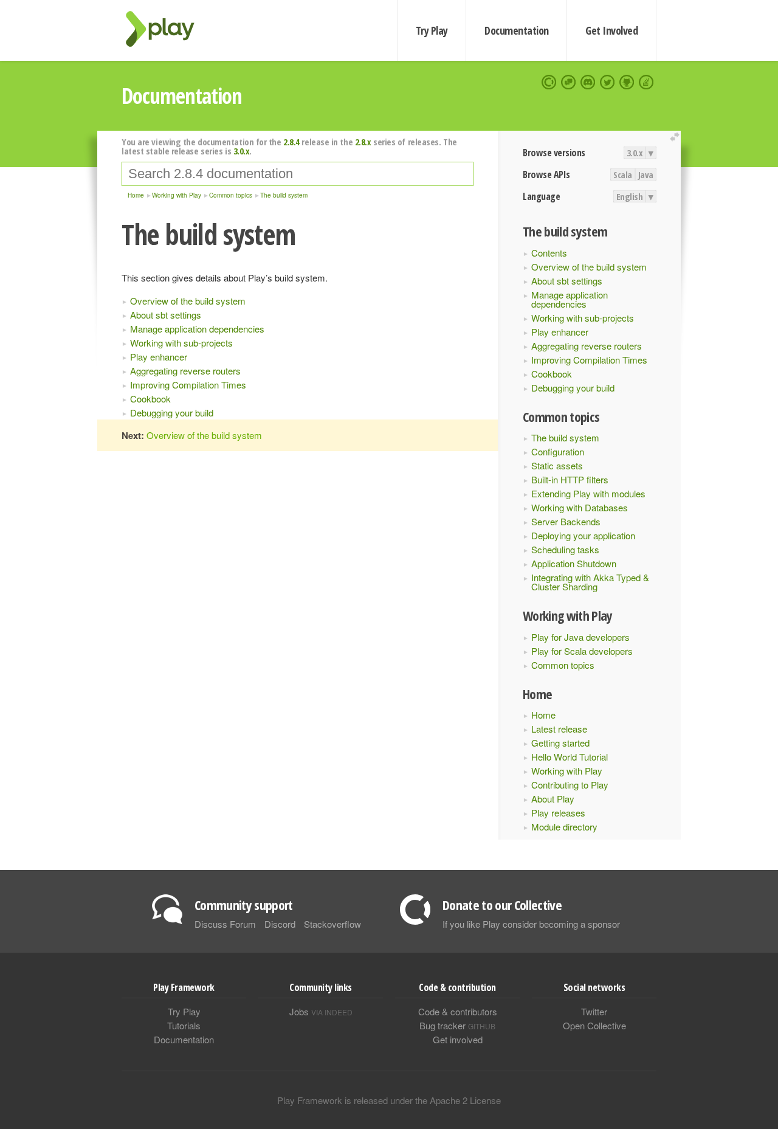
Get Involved (611, 30)
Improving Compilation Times (589, 359)
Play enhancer (559, 331)
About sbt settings (566, 280)
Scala (622, 174)
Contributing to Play (569, 784)
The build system (565, 437)
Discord (279, 923)
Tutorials (184, 1025)
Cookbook (551, 373)
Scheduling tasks (565, 549)
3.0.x (635, 153)
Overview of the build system (589, 266)
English (629, 196)
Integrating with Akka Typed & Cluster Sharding (590, 582)
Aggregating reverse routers (586, 345)
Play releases (558, 812)
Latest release (559, 728)
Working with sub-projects (582, 317)
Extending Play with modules (588, 493)
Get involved (458, 1039)
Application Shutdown (573, 563)
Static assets (557, 465)
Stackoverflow (332, 923)
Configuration (557, 451)
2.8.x (363, 142)
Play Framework (167, 29)
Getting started (560, 742)
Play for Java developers (580, 636)
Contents (549, 252)
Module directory (564, 826)
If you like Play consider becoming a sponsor (531, 923)
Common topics (562, 664)
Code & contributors (457, 1011)
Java (645, 174)
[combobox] (297, 174)
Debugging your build (572, 387)
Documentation (516, 30)
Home (543, 714)
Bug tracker (457, 1025)
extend (676, 137)
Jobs (321, 1011)
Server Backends (566, 521)
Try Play (432, 30)
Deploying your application (583, 535)
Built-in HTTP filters (569, 479)
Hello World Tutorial (569, 756)
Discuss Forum (225, 923)
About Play (552, 798)
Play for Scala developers (582, 650)
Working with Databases (579, 507)
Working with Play (566, 770)
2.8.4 (291, 142)
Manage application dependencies (569, 299)
